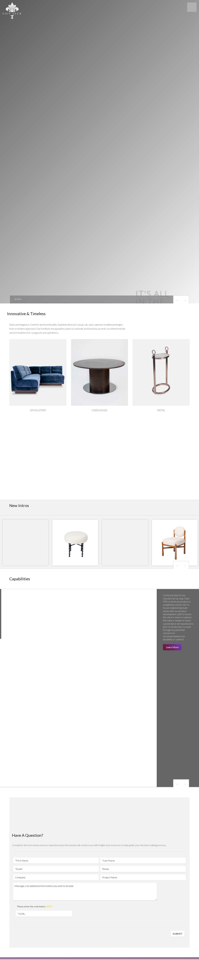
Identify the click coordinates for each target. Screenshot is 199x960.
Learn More (172, 647)
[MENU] (192, 7)
